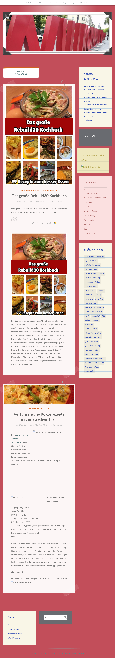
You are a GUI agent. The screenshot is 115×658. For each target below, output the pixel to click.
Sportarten (94, 341)
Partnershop (54, 3)
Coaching (96, 278)
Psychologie (89, 220)
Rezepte (53, 190)
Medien (42, 3)
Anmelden (12, 625)
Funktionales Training (92, 295)
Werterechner (98, 363)
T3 (105, 358)
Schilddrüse (88, 333)
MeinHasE (96, 320)
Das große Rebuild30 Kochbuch (39, 195)
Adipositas (101, 256)
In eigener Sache (41, 190)
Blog (64, 3)
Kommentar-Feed (15, 633)
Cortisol (97, 282)
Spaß (100, 337)
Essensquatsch (90, 290)
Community (88, 282)
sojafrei (98, 333)
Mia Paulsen (56, 202)
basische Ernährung (92, 265)
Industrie (100, 307)
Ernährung (26, 190)
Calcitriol (87, 278)
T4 (85, 363)
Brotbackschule (90, 273)
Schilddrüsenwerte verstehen (95, 97)
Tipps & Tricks (90, 233)
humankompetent (91, 303)
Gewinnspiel (88, 299)
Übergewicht (89, 371)
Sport (86, 229)
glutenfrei (99, 299)
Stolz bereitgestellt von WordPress (43, 653)
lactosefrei (96, 316)
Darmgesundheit (90, 286)
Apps (86, 261)
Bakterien (93, 261)
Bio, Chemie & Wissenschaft (95, 197)
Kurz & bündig (89, 215)
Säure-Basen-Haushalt (93, 358)
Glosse (86, 206)
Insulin (87, 316)
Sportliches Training (92, 346)
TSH (89, 363)
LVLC (103, 316)
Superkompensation (91, 350)
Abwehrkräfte (89, 256)
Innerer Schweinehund (93, 312)
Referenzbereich (90, 329)
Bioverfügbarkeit (90, 269)
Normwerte (88, 324)
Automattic (80, 653)
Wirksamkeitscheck (91, 367)
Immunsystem (89, 307)
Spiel (86, 341)
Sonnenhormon (90, 337)
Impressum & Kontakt (79, 3)
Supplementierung (91, 354)
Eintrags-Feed (13, 629)
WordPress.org (14, 638)
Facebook (100, 290)
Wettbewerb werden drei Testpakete (19, 439)
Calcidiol (101, 273)
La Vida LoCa (30, 3)
